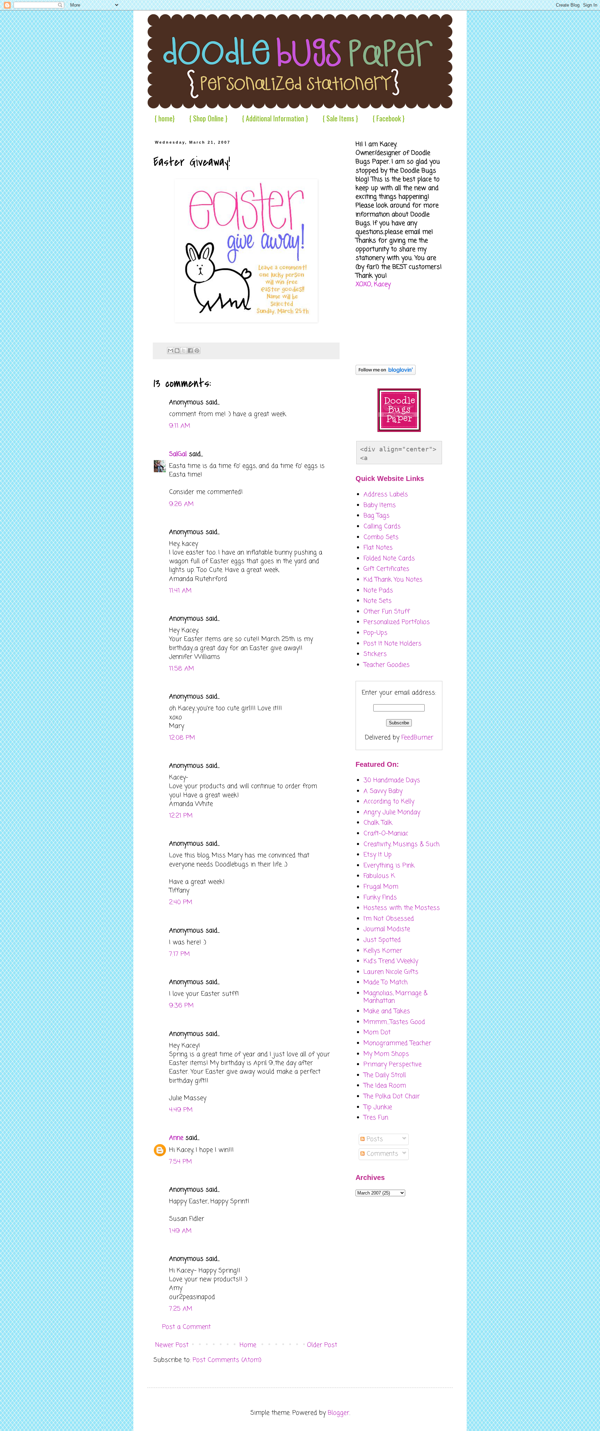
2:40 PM (180, 902)
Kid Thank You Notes (393, 580)
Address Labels (386, 494)
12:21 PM (181, 816)
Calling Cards (382, 526)
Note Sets (378, 601)
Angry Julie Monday (392, 812)
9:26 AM (181, 504)
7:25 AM (180, 1309)
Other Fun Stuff (387, 612)
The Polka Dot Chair (392, 1096)
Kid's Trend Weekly (391, 961)
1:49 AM (180, 1231)
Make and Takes (387, 1011)
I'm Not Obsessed (389, 919)
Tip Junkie (378, 1107)
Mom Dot (377, 1032)
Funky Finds (380, 897)
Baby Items (380, 505)
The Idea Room (385, 1086)
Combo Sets (381, 537)
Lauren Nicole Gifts (391, 972)
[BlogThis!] (177, 350)
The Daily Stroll (385, 1075)
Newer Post (172, 1345)
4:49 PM (181, 1110)
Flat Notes (378, 548)
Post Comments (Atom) (227, 1360)
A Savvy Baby (383, 791)
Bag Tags (377, 516)
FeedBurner (417, 737)
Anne (176, 1138)
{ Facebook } (389, 118)
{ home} (165, 118)
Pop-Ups (376, 633)
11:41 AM (180, 591)
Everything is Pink (389, 865)
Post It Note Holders (393, 644)
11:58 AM (181, 669)
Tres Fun (376, 1118)
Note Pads (378, 590)
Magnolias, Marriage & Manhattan (395, 997)
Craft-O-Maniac (386, 833)
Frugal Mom (381, 887)
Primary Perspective (393, 1064)
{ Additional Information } (275, 118)
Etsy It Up (378, 855)
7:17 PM (179, 954)
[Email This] (170, 350)
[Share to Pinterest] (196, 350)
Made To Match (386, 982)
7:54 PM (180, 1162)
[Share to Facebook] (190, 350)
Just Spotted (382, 940)
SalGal (178, 454)
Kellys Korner (383, 951)
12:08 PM (182, 738)
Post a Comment (186, 1327)
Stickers (375, 654)
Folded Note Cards (389, 558)
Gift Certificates (386, 569)
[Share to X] (183, 350)
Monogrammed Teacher (397, 1043)
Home (248, 1345)
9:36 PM (181, 1006)
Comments (381, 1154)
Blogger (338, 1413)
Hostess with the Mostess (402, 908)
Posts (374, 1139)
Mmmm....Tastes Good (394, 1022)
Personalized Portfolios (397, 622)
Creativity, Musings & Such (402, 844)
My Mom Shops (386, 1054)
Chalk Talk (378, 823)
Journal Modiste (387, 929)
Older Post (322, 1345)
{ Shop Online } (208, 118)
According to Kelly (389, 801)
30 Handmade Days (392, 780)
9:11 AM (179, 426)
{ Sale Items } (340, 118)
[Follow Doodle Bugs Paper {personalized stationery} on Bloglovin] (386, 373)
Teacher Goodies (387, 665)
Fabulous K (379, 876)
